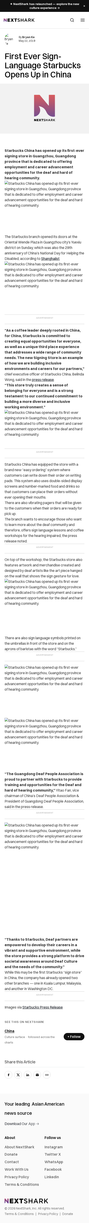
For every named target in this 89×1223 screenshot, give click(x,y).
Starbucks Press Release (42, 1007)
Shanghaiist (50, 258)
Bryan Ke (28, 37)
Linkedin (51, 1177)
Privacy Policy (17, 1177)
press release (43, 379)
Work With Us (17, 1169)
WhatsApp (53, 1162)
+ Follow (74, 1037)
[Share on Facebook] (8, 1075)
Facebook (53, 1169)
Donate (11, 1154)
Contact (12, 1162)
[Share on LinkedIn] (27, 1075)
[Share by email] (37, 1075)
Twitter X (52, 1154)
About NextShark (19, 1147)
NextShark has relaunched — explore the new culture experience (44, 6)
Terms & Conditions (22, 1184)
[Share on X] (18, 1075)
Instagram (53, 1147)
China (9, 1031)
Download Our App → (22, 1123)
